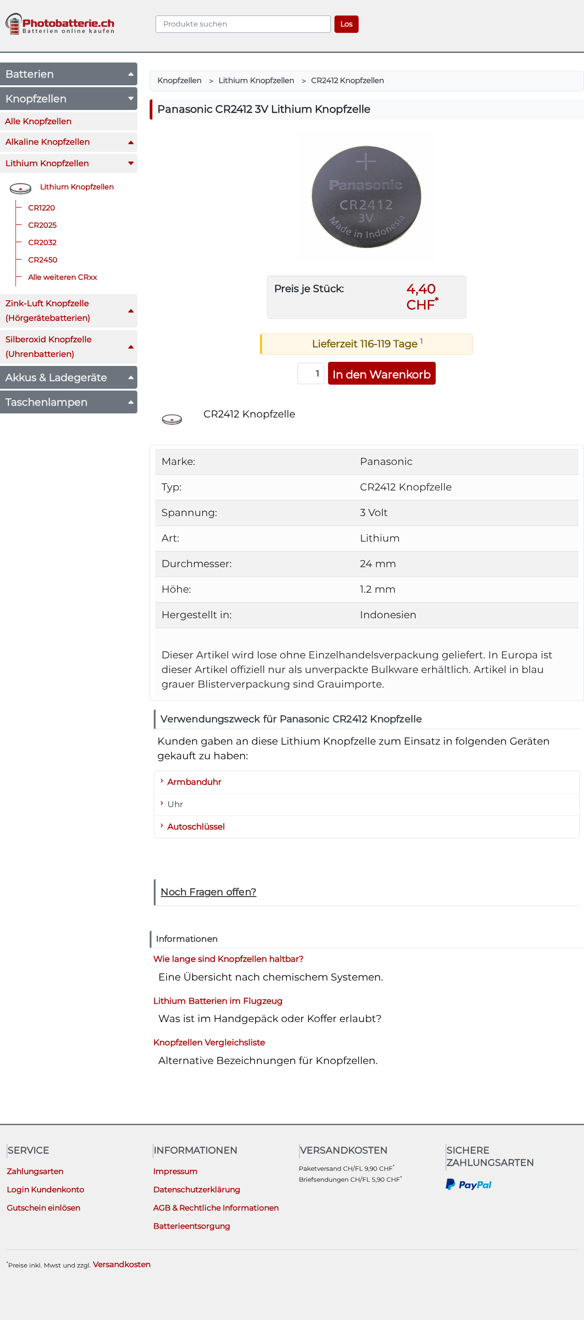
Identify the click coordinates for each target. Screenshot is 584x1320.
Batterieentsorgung (191, 1226)
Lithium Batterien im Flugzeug (218, 1000)
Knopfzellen (179, 80)
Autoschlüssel (196, 826)
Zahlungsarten (35, 1171)
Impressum (175, 1171)
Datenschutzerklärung (196, 1189)
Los (346, 24)
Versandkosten (122, 1264)
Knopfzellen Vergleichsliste (209, 1042)
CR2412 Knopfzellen (347, 80)
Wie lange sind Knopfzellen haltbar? (228, 959)
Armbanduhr (194, 782)
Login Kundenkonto (45, 1189)
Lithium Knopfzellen (256, 80)
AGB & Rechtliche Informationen (216, 1207)
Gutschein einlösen (43, 1207)
